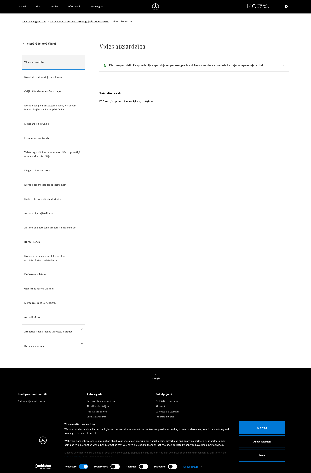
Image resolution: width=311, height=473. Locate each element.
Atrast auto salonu (97, 411)
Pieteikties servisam (167, 401)
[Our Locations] (286, 6)
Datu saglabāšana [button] (34, 346)
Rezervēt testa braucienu (101, 401)
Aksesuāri (161, 406)
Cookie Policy (72, 456)
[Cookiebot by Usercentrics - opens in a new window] (43, 466)
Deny (262, 455)
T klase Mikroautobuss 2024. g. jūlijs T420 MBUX (79, 21)
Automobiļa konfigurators (32, 401)
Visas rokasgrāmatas (34, 21)
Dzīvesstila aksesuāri (167, 411)
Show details (190, 466)
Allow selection (262, 441)
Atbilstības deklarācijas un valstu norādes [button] (48, 331)
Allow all (262, 427)
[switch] (115, 466)
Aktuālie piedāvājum (98, 406)
